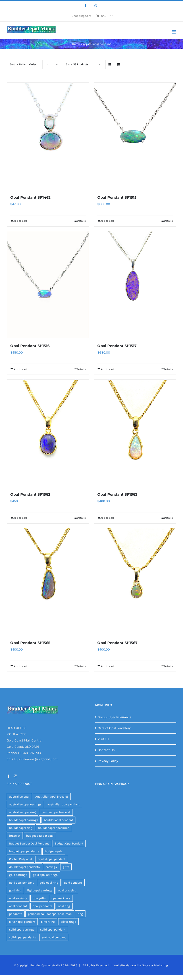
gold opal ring (49, 882)
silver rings (68, 921)
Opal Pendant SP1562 (30, 494)
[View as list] (118, 64)
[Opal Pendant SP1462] (48, 136)
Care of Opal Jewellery (114, 728)
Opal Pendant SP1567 (117, 643)
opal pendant (18, 906)
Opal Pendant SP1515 (117, 197)
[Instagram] (95, 5)
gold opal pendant (21, 882)
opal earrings (18, 898)
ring (80, 914)
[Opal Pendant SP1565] (48, 581)
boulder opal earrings (23, 820)
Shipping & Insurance (114, 717)
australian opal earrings (25, 804)
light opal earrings (39, 890)
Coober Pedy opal (20, 859)
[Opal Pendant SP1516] (48, 284)
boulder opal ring (20, 828)
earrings (51, 867)
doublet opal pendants (24, 867)
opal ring (64, 906)
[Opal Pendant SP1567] (135, 581)
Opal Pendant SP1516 (30, 346)
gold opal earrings (45, 874)
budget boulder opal (40, 835)
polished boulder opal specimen (50, 914)
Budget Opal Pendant (69, 843)
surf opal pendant (54, 937)
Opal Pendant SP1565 (30, 643)
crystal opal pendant (51, 859)
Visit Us (103, 739)
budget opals (54, 851)
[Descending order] (57, 64)
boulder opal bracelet (56, 812)
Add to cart (20, 220)
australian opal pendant (63, 804)
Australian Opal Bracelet (51, 796)
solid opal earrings (21, 929)
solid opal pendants (22, 937)
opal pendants (42, 906)
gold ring (15, 890)
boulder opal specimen (53, 828)
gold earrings (18, 874)
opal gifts (39, 898)
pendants (15, 914)
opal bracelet (67, 890)
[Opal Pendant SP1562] (48, 433)
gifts (66, 867)
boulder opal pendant (58, 820)
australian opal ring (22, 812)
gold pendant (73, 882)
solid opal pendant (52, 929)
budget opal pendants (24, 851)
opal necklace (61, 898)
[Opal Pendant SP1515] (135, 136)
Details (81, 220)
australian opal (19, 796)
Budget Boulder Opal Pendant (29, 843)
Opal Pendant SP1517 (117, 346)
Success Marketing (155, 965)
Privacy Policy (108, 761)
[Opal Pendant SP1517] (135, 284)
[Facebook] (85, 5)
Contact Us (106, 750)
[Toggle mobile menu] (174, 31)
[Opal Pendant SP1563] (135, 433)
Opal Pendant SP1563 (117, 494)
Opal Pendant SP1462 (30, 197)
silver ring (48, 921)
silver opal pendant (22, 921)
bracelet (14, 835)
